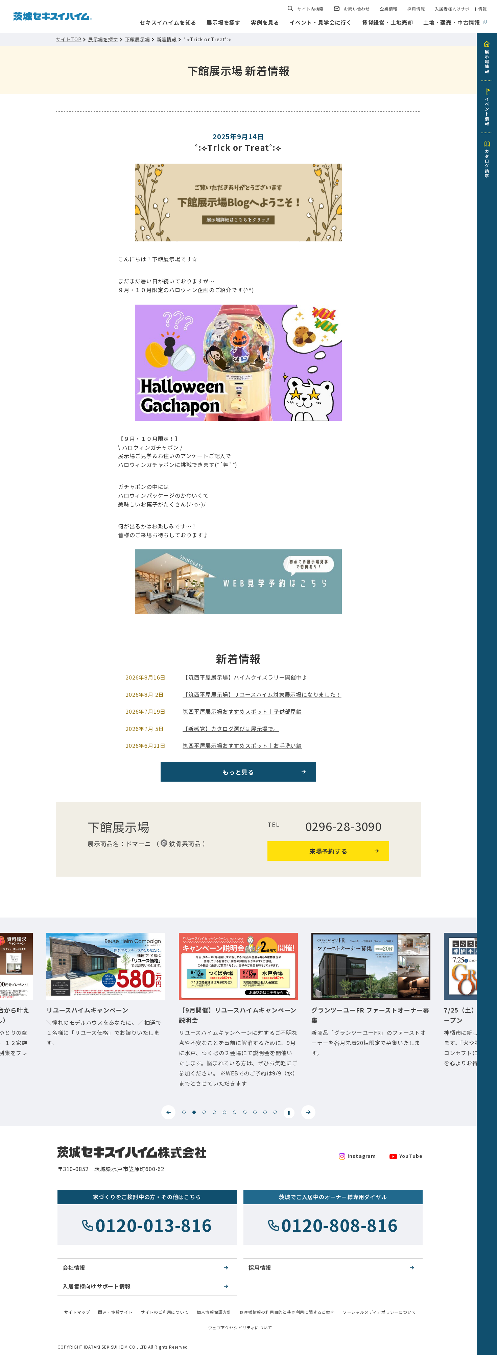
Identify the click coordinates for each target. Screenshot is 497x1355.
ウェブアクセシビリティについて (240, 1327)
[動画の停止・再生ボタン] (289, 1113)
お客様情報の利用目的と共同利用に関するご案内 (287, 1312)
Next (308, 1112)
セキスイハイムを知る (168, 22)
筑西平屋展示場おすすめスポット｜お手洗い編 (242, 745)
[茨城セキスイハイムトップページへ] (53, 16)
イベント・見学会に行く (320, 22)
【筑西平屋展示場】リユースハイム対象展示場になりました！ (262, 694)
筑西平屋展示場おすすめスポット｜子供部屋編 (242, 711)
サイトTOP (68, 39)
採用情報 (416, 8)
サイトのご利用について (165, 1312)
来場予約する (328, 851)
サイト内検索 (311, 8)
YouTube (411, 1155)
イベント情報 (487, 111)
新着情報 (167, 39)
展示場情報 (487, 61)
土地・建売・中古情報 (451, 22)
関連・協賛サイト (115, 1312)
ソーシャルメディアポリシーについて (379, 1312)
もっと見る (238, 771)
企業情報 (388, 8)
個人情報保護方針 (214, 1312)
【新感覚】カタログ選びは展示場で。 (231, 728)
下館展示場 (137, 39)
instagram (362, 1155)
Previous (168, 1112)
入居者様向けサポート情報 (461, 8)
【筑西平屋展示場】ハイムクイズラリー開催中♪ (245, 677)
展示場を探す (224, 22)
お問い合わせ (357, 8)
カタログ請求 (487, 163)
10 (275, 1112)
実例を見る (265, 22)
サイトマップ (77, 1312)
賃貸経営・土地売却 (387, 22)
